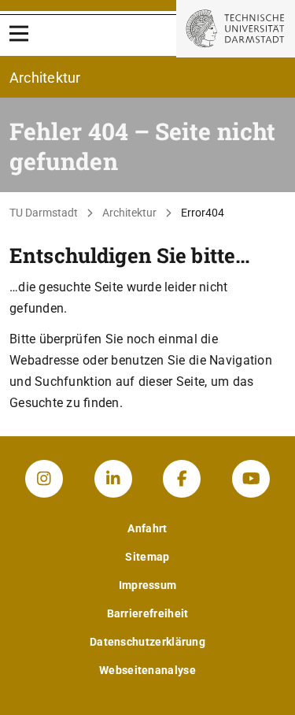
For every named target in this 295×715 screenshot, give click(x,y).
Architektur (129, 212)
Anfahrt (147, 528)
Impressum (148, 585)
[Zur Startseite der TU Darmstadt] (235, 28)
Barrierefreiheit (148, 613)
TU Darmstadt (43, 212)
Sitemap (147, 556)
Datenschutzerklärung (147, 641)
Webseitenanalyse (147, 670)
